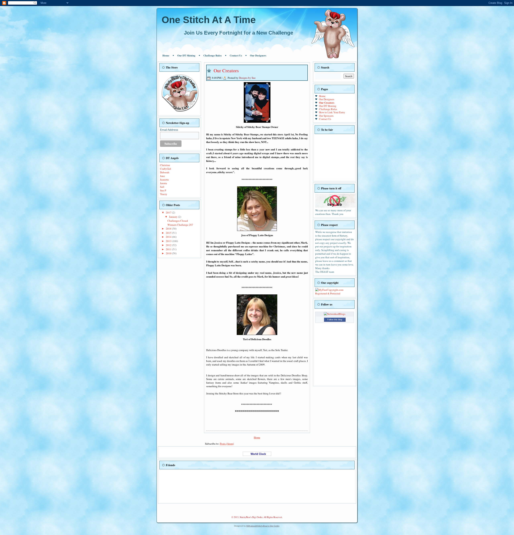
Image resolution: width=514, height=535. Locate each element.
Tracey (163, 194)
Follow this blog (334, 319)
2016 (169, 228)
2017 (169, 212)
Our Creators (226, 70)
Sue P (163, 190)
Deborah (164, 172)
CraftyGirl (165, 169)
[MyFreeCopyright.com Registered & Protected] (334, 293)
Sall (162, 187)
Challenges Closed (177, 221)
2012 (169, 245)
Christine (165, 165)
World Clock (257, 453)
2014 (169, 237)
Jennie (163, 183)
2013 (169, 241)
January (173, 216)
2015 (169, 233)
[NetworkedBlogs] (334, 314)
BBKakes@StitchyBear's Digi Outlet (262, 526)
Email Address (169, 129)
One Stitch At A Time (209, 19)
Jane (162, 176)
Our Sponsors (326, 115)
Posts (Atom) (227, 443)
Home (165, 55)
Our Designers (258, 55)
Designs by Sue (247, 78)
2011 (169, 249)
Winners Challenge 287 (180, 225)
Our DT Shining (186, 55)
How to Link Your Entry (332, 112)
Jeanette (164, 179)
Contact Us (236, 55)
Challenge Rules (212, 55)
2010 (169, 253)
